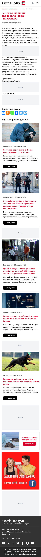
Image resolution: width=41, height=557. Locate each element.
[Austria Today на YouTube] (32, 543)
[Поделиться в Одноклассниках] (8, 113)
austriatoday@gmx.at (27, 554)
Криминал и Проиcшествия (14, 9)
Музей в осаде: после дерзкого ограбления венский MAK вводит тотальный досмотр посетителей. (20, 241)
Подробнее (29, 444)
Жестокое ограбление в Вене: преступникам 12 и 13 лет (20, 124)
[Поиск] (33, 3)
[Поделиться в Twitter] (21, 113)
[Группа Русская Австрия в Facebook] (22, 543)
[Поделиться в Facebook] (16, 113)
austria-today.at (21, 549)
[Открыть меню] (37, 3)
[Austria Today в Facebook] (13, 543)
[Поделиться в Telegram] (25, 113)
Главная (4, 9)
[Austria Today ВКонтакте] (3, 543)
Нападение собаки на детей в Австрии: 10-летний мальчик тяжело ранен (18, 354)
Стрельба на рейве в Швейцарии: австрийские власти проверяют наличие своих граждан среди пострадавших (20, 174)
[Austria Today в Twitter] (17, 543)
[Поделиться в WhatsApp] (12, 113)
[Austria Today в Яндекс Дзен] (27, 543)
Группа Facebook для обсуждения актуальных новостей (19, 454)
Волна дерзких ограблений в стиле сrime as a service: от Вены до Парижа (20, 295)
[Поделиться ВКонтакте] (3, 113)
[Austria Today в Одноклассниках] (8, 543)
